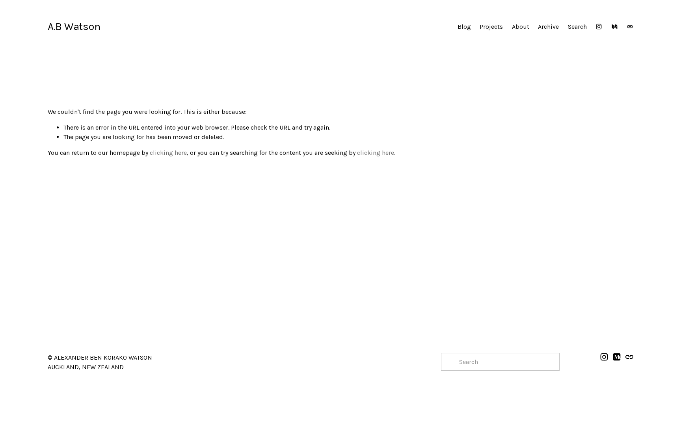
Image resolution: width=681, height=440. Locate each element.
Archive (548, 26)
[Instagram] (598, 26)
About (520, 26)
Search (577, 26)
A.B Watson (74, 26)
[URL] (630, 26)
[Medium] (614, 26)
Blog (464, 26)
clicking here (168, 152)
